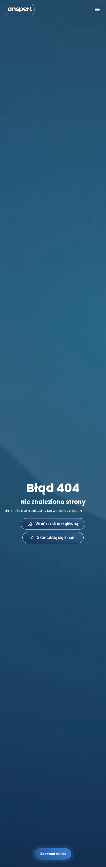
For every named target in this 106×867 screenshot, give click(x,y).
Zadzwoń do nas (53, 854)
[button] (97, 9)
